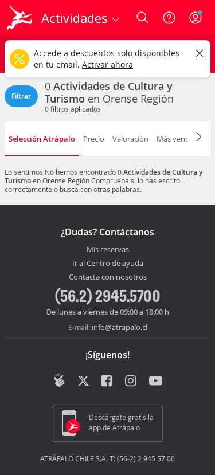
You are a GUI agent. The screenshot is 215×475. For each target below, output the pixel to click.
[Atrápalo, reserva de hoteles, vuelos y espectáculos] (19, 18)
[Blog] (59, 380)
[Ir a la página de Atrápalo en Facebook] (107, 381)
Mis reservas (108, 249)
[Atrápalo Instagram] (131, 381)
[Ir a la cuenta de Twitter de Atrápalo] (83, 381)
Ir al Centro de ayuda (107, 263)
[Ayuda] (169, 18)
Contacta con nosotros (108, 277)
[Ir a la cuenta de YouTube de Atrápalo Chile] (155, 381)
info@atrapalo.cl (119, 327)
